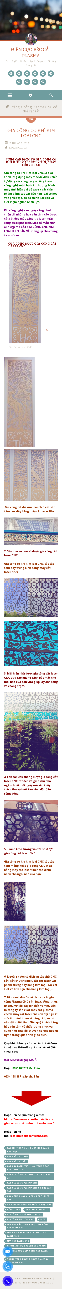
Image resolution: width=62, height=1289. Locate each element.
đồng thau (13, 1209)
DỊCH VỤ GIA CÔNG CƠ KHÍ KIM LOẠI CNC (29, 1204)
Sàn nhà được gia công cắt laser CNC (27, 1253)
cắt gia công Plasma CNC (22, 1183)
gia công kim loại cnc (20, 1219)
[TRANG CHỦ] (11, 73)
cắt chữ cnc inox (17, 1156)
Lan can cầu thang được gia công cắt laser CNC (28, 1226)
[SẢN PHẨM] (19, 73)
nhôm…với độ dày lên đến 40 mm (26, 1246)
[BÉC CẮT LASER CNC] (51, 73)
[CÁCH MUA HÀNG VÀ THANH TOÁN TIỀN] (43, 82)
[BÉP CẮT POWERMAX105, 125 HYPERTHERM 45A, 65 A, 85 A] (35, 73)
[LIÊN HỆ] (35, 82)
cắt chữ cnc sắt (17, 1161)
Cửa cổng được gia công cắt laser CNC (28, 1198)
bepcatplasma (17, 147)
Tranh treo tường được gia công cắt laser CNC (28, 1261)
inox (43, 1219)
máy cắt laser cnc (18, 1241)
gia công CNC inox (37, 1209)
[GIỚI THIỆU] (27, 82)
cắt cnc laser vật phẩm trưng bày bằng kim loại (28, 1168)
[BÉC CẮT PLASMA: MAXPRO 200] (43, 73)
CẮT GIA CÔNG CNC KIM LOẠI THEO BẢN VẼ (29, 1176)
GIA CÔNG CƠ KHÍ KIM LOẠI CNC (31, 133)
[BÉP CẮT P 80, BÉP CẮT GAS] (19, 82)
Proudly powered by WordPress (28, 1278)
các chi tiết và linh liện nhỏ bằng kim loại (28, 1150)
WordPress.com (43, 1282)
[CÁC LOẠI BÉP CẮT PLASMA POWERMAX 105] (27, 73)
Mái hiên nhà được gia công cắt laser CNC (26, 1234)
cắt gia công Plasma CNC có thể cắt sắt (29, 1190)
